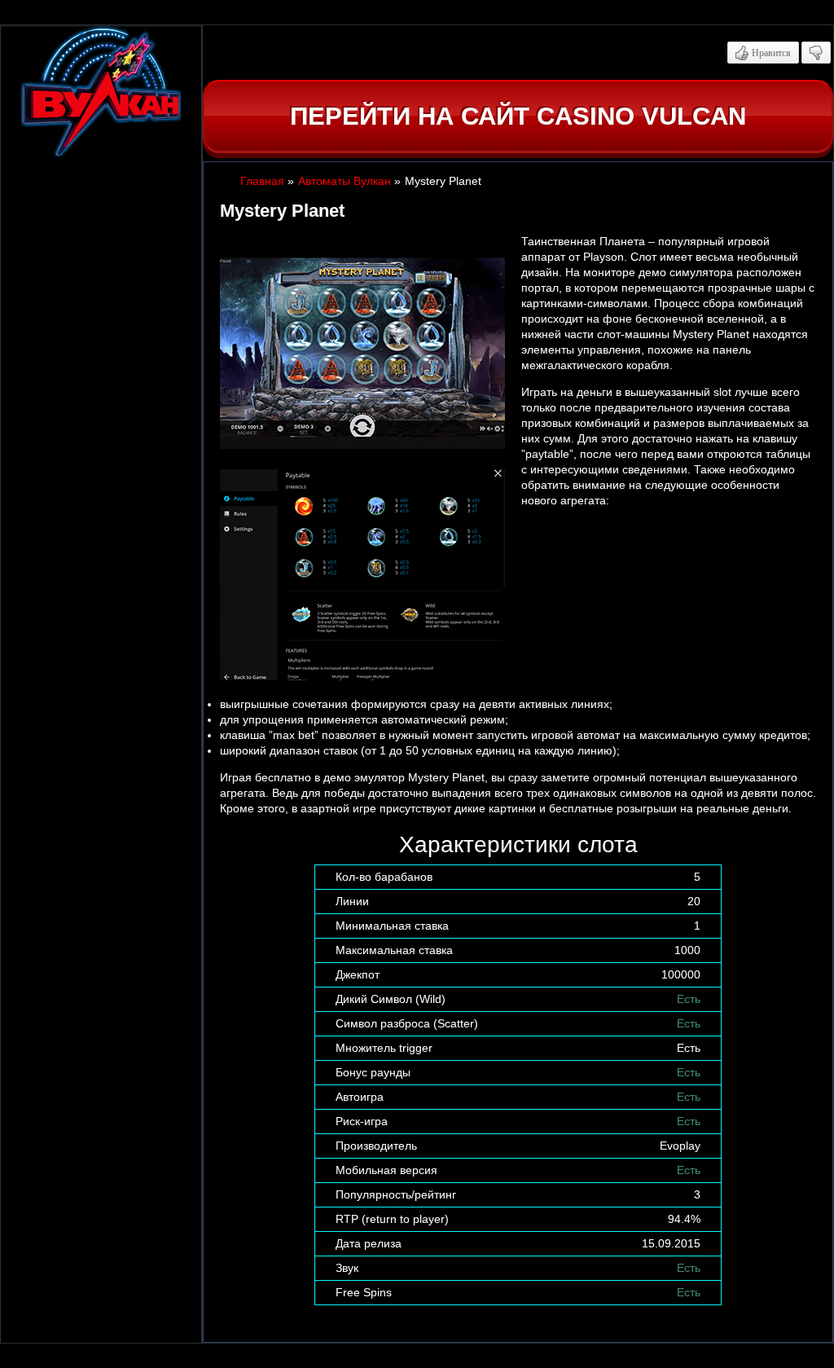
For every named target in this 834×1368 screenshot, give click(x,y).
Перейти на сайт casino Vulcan (518, 116)
